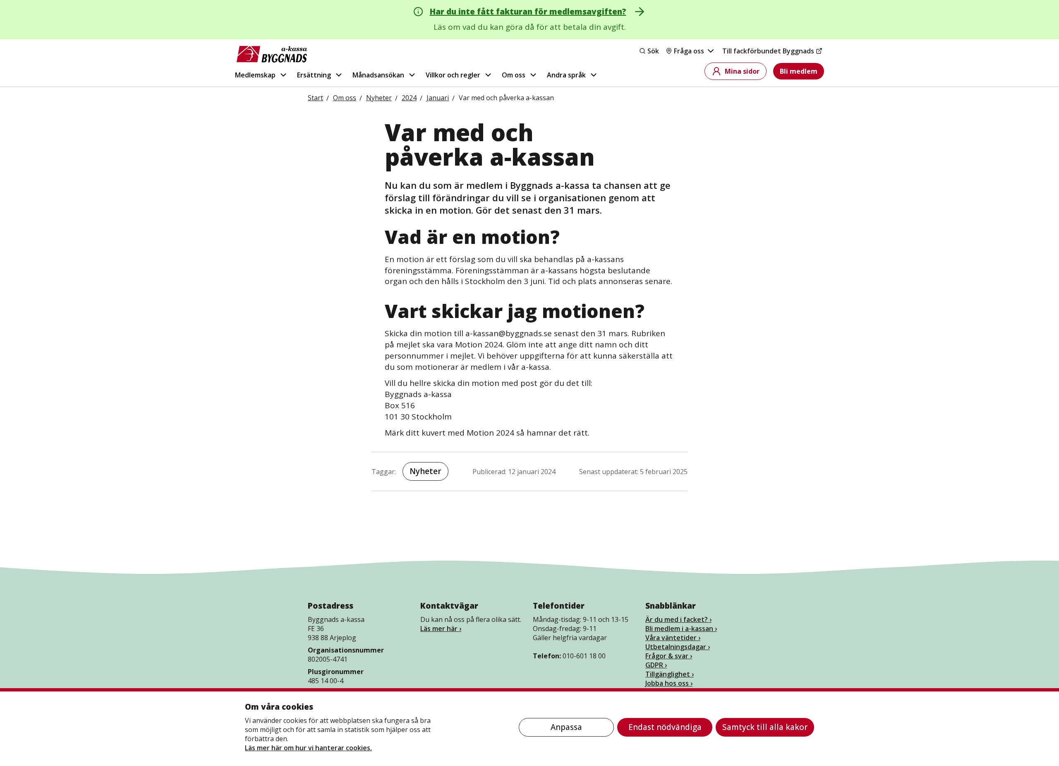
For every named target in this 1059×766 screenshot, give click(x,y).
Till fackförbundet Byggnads (768, 50)
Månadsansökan (378, 74)
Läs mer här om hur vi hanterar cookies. (308, 747)
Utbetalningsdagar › (677, 646)
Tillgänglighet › (669, 674)
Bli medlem (798, 71)
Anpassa (566, 727)
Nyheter (425, 471)
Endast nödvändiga (665, 727)
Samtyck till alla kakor (764, 727)
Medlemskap (255, 74)
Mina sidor (742, 71)
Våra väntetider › (672, 637)
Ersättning (314, 74)
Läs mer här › (440, 628)
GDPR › (656, 665)
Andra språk (566, 74)
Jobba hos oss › (668, 683)
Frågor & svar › (668, 655)
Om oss (513, 74)
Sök (653, 50)
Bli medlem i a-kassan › (681, 628)
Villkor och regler (453, 74)
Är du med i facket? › (678, 619)
